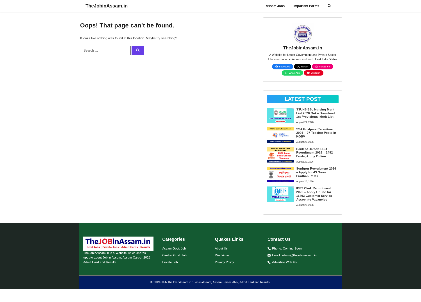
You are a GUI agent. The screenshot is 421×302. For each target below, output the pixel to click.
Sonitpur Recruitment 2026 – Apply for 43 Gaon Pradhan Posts (316, 172)
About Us (221, 248)
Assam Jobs (275, 6)
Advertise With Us (284, 262)
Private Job (170, 262)
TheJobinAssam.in (107, 6)
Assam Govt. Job (174, 248)
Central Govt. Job (174, 255)
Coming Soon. (293, 248)
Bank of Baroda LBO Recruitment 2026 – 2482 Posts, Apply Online (314, 152)
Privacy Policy (224, 262)
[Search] (138, 51)
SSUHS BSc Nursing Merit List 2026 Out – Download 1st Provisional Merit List (315, 113)
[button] (329, 6)
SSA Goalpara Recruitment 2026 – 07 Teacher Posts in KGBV (316, 132)
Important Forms (306, 6)
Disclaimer (222, 255)
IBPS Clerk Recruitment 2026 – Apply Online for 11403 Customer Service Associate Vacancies (314, 193)
